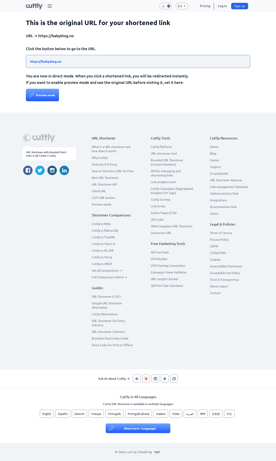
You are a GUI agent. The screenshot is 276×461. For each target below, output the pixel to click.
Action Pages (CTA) (164, 213)
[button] (49, 6)
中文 (229, 414)
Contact (215, 293)
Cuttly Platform (161, 147)
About (214, 147)
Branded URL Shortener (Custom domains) (167, 162)
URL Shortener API (104, 184)
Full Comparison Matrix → (109, 277)
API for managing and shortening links (166, 173)
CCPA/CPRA (218, 253)
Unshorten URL (161, 233)
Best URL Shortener (105, 177)
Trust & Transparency (224, 279)
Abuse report (219, 286)
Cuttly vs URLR (102, 264)
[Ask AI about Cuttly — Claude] (146, 378)
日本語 (216, 414)
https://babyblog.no (45, 61)
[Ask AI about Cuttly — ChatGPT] (137, 378)
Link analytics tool (163, 182)
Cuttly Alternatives (105, 314)
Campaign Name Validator (169, 272)
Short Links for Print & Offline (112, 345)
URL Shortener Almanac (226, 180)
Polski (175, 414)
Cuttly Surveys (160, 199)
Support (215, 167)
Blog (213, 153)
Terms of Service (221, 233)
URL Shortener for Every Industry (108, 323)
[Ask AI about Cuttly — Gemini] (165, 378)
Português (114, 414)
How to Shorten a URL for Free (112, 171)
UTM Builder (159, 259)
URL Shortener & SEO (106, 296)
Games (214, 160)
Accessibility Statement (226, 266)
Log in (222, 6)
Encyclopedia (219, 173)
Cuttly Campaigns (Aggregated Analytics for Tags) (172, 191)
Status (214, 213)
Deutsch (79, 414)
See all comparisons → (107, 270)
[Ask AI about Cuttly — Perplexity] (155, 378)
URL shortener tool (164, 153)
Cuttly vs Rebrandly (105, 230)
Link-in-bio (158, 206)
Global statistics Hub (224, 193)
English (46, 414)
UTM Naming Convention (168, 265)
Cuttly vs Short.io (103, 244)
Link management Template (229, 187)
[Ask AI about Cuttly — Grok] (174, 378)
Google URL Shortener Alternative (107, 305)
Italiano (160, 414)
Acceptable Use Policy (225, 273)
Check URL (99, 191)
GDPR (214, 246)
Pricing (205, 6)
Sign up (239, 6)
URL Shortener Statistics (108, 331)
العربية (190, 414)
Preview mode (45, 95)
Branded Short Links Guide (110, 338)
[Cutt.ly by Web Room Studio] (157, 452)
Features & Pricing (104, 164)
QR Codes (157, 219)
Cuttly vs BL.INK (103, 250)
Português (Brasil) (138, 414)
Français (96, 414)
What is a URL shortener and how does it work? (111, 149)
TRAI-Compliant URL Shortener (172, 226)
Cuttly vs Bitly (101, 224)
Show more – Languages (140, 428)
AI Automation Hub (223, 207)
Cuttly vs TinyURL (103, 237)
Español (62, 414)
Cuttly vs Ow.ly (102, 257)
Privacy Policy (219, 239)
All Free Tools (160, 252)
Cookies (215, 259)
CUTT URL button (103, 197)
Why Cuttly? (100, 157)
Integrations (218, 200)
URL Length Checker (164, 279)
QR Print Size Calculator (167, 285)
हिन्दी (202, 414)
